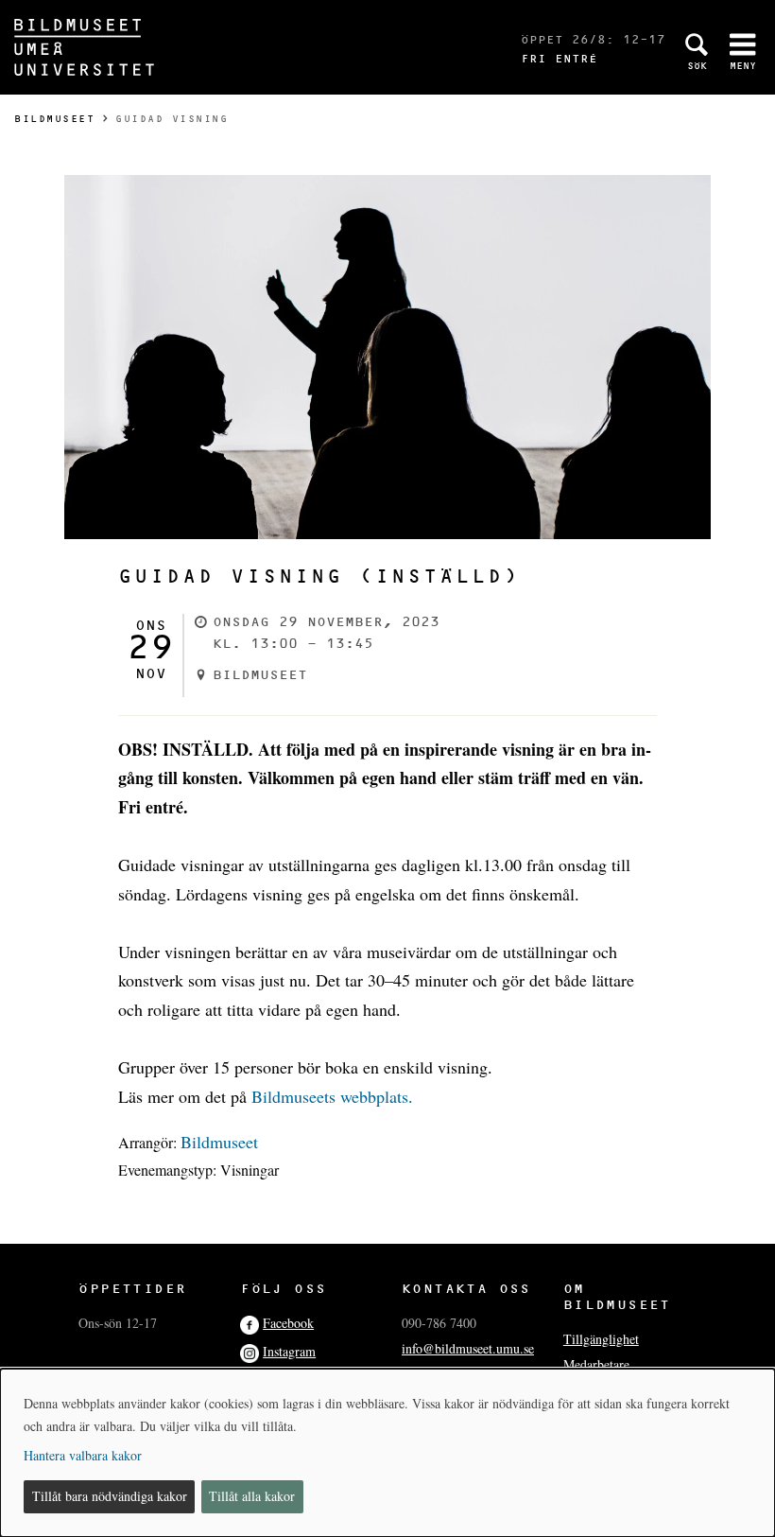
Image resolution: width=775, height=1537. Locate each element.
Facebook (288, 1323)
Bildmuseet (54, 119)
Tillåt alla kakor (252, 1496)
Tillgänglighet (601, 1339)
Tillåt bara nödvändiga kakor (109, 1496)
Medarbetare (596, 1364)
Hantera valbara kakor (83, 1455)
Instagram (289, 1351)
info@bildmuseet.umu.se (468, 1348)
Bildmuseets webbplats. (332, 1096)
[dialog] (387, 1453)
